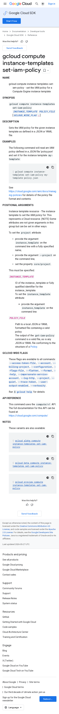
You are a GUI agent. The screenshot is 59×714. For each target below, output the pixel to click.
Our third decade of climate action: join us (24, 692)
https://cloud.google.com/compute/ (28, 415)
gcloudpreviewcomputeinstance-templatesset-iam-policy (30, 485)
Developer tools (37, 31)
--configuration (41, 366)
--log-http (28, 378)
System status (10, 603)
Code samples (10, 627)
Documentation (19, 31)
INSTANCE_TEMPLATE (25, 111)
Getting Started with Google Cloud (19, 622)
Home (5, 31)
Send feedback (14, 48)
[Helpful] (22, 41)
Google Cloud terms (14, 687)
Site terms (34, 682)
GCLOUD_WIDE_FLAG (25, 115)
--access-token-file (22, 363)
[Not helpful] (26, 41)
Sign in (51, 4)
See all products (10, 559)
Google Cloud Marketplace (15, 569)
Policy (33, 346)
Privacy (22, 682)
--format (46, 370)
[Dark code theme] (47, 167)
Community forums (12, 588)
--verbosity (38, 385)
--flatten (32, 370)
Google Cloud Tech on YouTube (18, 670)
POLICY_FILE (47, 111)
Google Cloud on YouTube (15, 665)
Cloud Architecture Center (15, 632)
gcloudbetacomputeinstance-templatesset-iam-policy (32, 464)
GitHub (6, 617)
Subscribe (48, 699)
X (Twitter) (8, 660)
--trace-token (27, 381)
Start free (11, 21)
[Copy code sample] (52, 167)
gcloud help (24, 391)
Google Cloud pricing (13, 564)
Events (6, 655)
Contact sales (9, 574)
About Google (9, 682)
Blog (5, 650)
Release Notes (10, 598)
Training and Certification (15, 637)
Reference (32, 35)
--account (44, 363)
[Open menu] (5, 4)
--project (43, 378)
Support (7, 593)
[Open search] (37, 4)
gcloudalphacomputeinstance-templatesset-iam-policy (30, 443)
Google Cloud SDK (22, 13)
